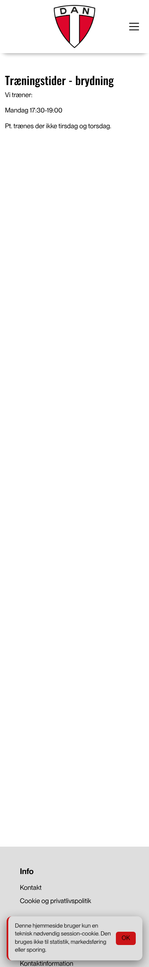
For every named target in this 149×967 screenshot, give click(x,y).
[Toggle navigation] (134, 26)
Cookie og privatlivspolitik (55, 901)
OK (126, 938)
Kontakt (31, 887)
